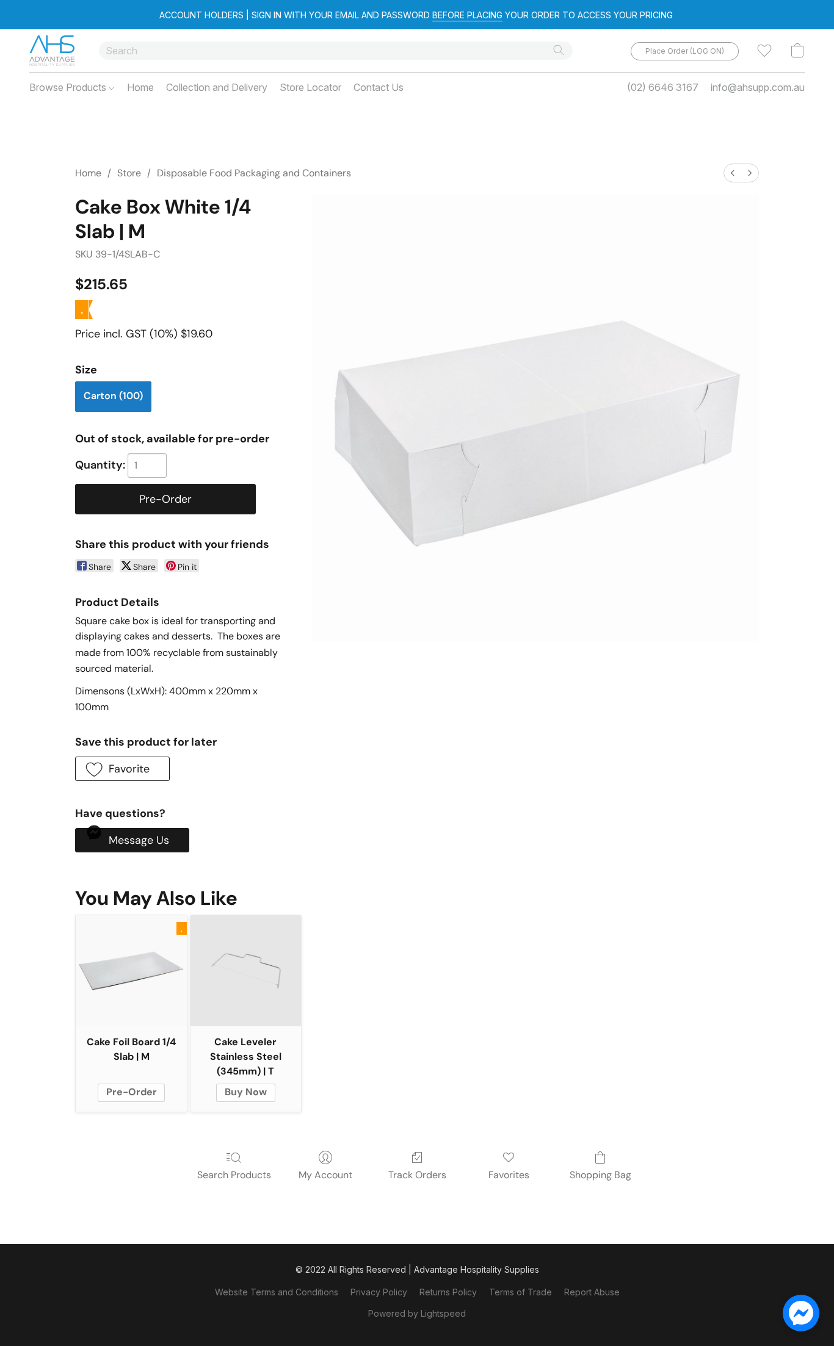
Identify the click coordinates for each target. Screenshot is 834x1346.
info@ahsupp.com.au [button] (758, 87)
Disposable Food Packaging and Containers (254, 173)
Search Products (234, 1174)
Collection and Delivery (216, 87)
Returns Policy (448, 1292)
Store (129, 173)
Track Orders (417, 1174)
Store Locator (310, 87)
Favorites (508, 1174)
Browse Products (69, 87)
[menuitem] (732, 173)
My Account (325, 1174)
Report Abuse (592, 1292)
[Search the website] (558, 50)
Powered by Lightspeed (417, 1313)
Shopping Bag (600, 1174)
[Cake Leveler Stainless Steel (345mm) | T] (245, 970)
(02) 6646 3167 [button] (662, 87)
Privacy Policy (378, 1292)
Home (140, 87)
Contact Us (379, 87)
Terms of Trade (520, 1292)
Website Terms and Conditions (276, 1292)
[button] (51, 50)
